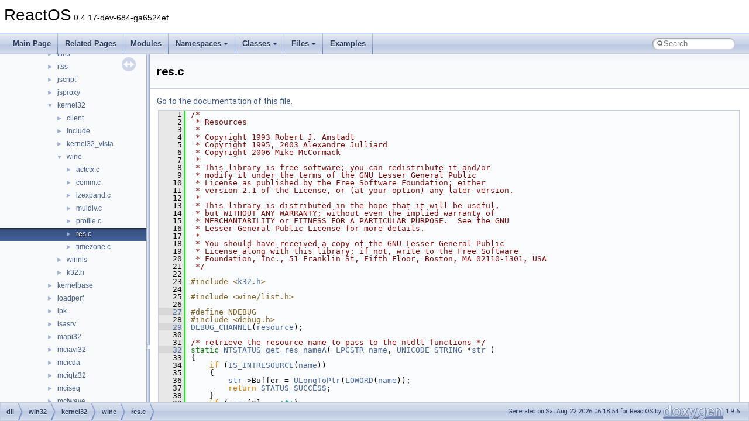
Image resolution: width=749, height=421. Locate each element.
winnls (77, 260)
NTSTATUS (242, 350)
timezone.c (93, 247)
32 (170, 350)
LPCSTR (350, 350)
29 (170, 327)
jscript (66, 79)
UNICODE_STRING (429, 350)
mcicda (68, 362)
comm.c (88, 182)
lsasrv (66, 324)
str (479, 350)
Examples (348, 43)
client (75, 118)
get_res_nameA (296, 350)
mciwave (71, 401)
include (78, 131)
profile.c (88, 221)
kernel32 (71, 105)
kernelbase (75, 285)
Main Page (32, 43)
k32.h (75, 272)
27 (170, 312)
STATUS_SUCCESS (294, 388)
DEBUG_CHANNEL (221, 327)
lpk (62, 311)
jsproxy (68, 92)
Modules (146, 43)
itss (62, 67)
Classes (256, 43)
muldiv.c (89, 208)
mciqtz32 (71, 375)
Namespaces (198, 43)
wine (74, 157)
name (378, 350)
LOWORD (359, 380)
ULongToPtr (317, 380)
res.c (83, 234)
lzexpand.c (93, 195)
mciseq (68, 388)
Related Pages (90, 43)
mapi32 (69, 337)
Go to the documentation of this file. (225, 101)
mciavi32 (71, 350)
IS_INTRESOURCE (261, 365)
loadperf (70, 298)
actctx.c (87, 169)
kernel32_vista (90, 144)
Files (300, 43)
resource (275, 327)
